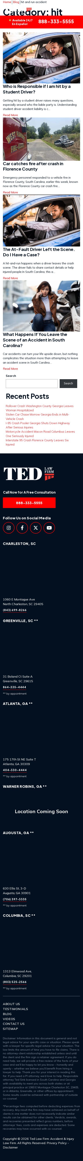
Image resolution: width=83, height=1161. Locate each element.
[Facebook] (22, 528)
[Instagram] (8, 528)
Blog (7, 1014)
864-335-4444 (14, 687)
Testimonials (15, 1009)
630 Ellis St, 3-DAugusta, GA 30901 (17, 890)
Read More (10, 369)
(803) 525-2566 (15, 982)
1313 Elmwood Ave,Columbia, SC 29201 (17, 973)
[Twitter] (36, 528)
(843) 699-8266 (15, 610)
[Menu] (74, 8)
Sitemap (10, 1029)
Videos (9, 1019)
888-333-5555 (43, 21)
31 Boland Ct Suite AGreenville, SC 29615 (18, 679)
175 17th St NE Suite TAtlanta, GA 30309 (19, 761)
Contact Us (14, 1024)
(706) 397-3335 (15, 899)
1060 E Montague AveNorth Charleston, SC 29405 (23, 601)
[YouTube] (49, 528)
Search (11, 376)
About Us (11, 1004)
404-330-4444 (15, 770)
